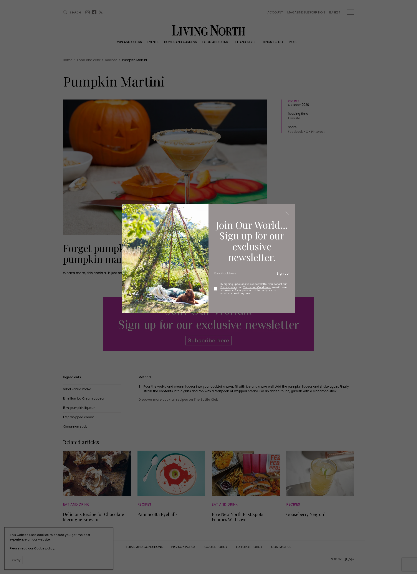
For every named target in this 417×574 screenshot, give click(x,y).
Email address (224, 275)
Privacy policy (228, 287)
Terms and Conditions (257, 287)
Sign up (283, 273)
